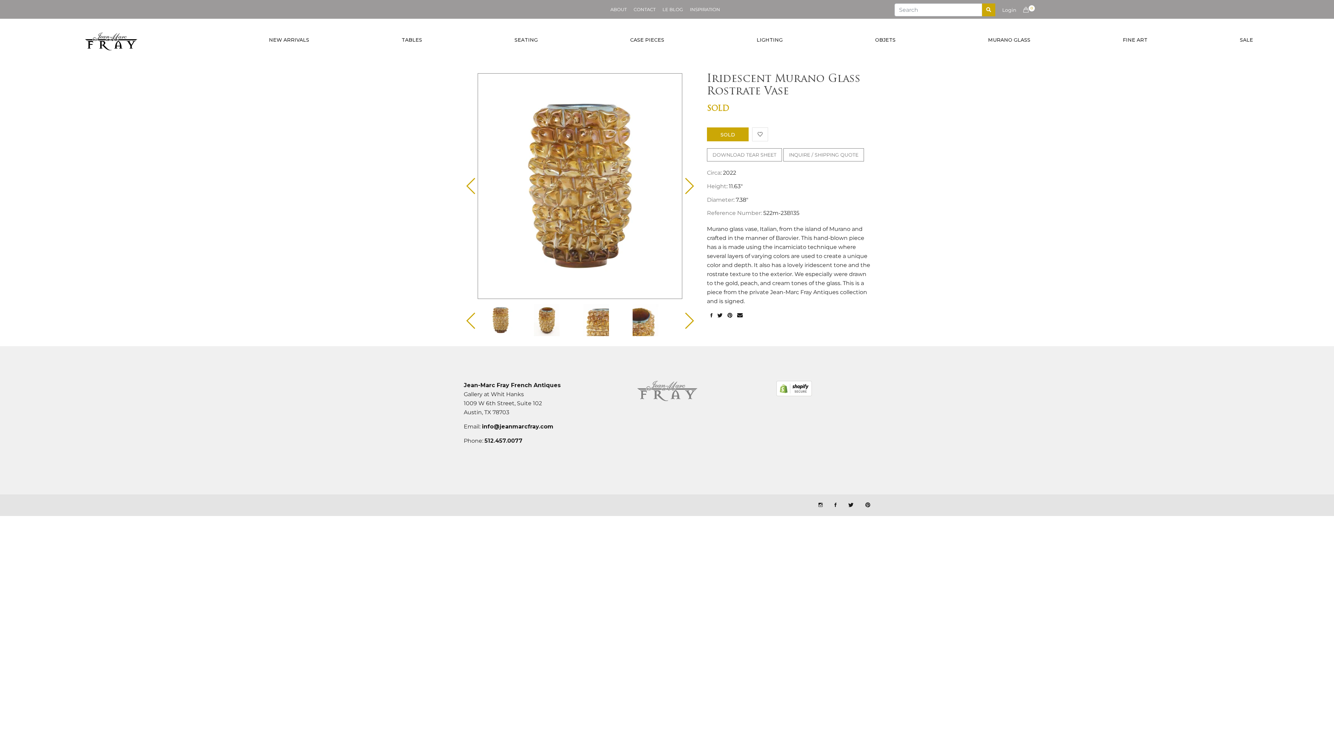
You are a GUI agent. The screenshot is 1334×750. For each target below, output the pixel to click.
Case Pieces (647, 40)
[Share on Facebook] (711, 315)
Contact (645, 9)
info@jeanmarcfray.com (517, 426)
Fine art (1135, 40)
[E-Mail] (740, 315)
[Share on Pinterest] (729, 315)
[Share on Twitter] (720, 315)
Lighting (770, 40)
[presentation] (507, 320)
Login (1009, 10)
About (618, 9)
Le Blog (672, 9)
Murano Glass (1009, 40)
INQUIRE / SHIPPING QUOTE (823, 155)
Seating (526, 40)
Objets (885, 40)
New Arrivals (289, 40)
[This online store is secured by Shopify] (794, 388)
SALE (1246, 40)
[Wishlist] (760, 134)
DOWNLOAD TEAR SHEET (744, 155)
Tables (412, 40)
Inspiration (705, 9)
